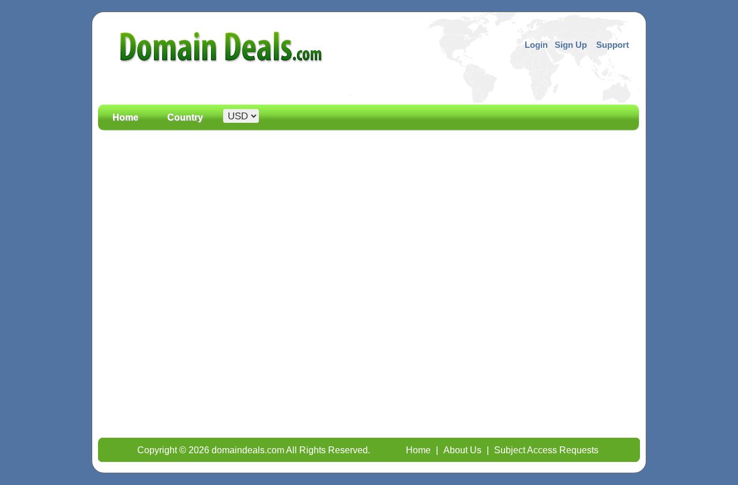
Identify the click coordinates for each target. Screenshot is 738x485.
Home (125, 117)
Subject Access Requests (546, 450)
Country (185, 117)
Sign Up (571, 45)
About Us (462, 450)
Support (612, 45)
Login (536, 45)
